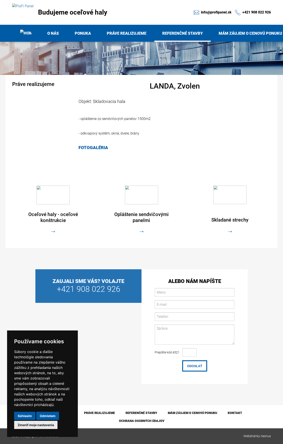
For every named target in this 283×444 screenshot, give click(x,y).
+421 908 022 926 (256, 12)
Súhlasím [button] (25, 416)
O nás (53, 33)
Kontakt (235, 413)
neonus (266, 436)
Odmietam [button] (47, 416)
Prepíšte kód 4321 (167, 352)
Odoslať (194, 366)
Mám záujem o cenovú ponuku (192, 413)
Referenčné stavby (182, 33)
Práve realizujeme (126, 33)
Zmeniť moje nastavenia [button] (36, 425)
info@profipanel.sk (215, 12)
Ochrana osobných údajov (141, 421)
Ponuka (83, 33)
